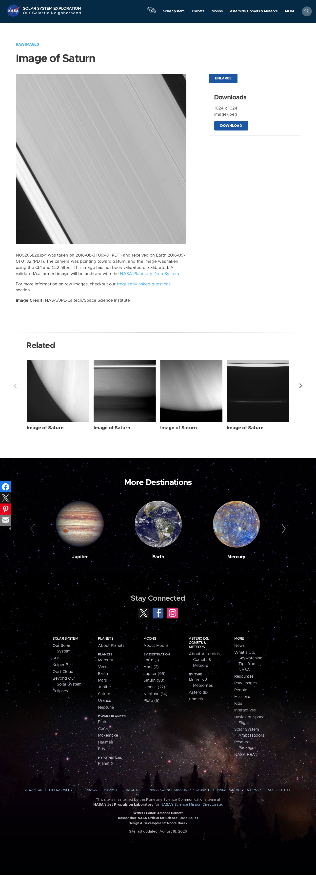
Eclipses (60, 691)
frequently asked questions (144, 284)
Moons (149, 638)
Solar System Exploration (52, 7)
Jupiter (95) (154, 674)
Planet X (106, 763)
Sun (56, 658)
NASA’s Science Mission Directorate (191, 804)
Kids (238, 704)
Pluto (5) (151, 701)
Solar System (65, 638)
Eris (101, 749)
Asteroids (198, 692)
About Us (33, 790)
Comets (196, 699)
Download (231, 126)
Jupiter (80, 557)
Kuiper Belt (63, 665)
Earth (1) (151, 660)
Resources (244, 676)
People (240, 690)
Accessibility (279, 790)
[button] (290, 11)
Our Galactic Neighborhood (52, 14)
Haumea (105, 742)
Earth (158, 557)
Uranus (104, 701)
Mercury (236, 557)
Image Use (133, 790)
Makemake (108, 735)
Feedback (88, 790)
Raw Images (27, 44)
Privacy (111, 790)
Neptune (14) (155, 694)
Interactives (245, 710)
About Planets (111, 646)
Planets (105, 638)
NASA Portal (228, 790)
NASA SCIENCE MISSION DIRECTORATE (179, 790)
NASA (14, 10)
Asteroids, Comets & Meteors (199, 643)
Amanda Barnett (170, 813)
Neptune (106, 707)
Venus (103, 667)
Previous (15, 386)
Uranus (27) (154, 687)
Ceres (103, 729)
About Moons (156, 646)
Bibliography (61, 790)
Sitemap (254, 790)
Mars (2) (151, 667)
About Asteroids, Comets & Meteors (205, 660)
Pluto (103, 722)
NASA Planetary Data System (149, 274)
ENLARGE (223, 78)
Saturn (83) (153, 680)
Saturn (104, 694)
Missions (242, 697)
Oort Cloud (63, 672)
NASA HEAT (245, 755)
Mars (102, 680)
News (239, 646)
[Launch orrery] (151, 12)
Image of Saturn (45, 428)
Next (301, 386)
